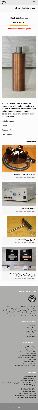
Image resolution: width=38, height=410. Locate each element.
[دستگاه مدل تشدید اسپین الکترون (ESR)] (19, 171)
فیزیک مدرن (33, 334)
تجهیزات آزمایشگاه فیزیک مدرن (28, 351)
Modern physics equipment (28, 353)
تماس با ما (13, 407)
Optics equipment (30, 349)
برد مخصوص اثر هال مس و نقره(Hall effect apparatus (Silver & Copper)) (22, 275)
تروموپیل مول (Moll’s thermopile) (25, 240)
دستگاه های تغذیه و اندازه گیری (28, 364)
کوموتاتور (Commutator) (27, 209)
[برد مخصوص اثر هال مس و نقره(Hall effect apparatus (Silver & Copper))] (19, 270)
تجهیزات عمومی (32, 360)
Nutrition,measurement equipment (25, 366)
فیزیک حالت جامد (31, 330)
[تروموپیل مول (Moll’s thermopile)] (21, 236)
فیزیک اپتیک (33, 326)
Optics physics (31, 328)
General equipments (30, 362)
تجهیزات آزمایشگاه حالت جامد (28, 355)
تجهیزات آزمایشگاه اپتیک (29, 347)
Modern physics (31, 336)
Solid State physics (30, 332)
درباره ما (18, 407)
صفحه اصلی (24, 407)
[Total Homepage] (32, 302)
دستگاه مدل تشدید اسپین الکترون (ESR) (23, 175)
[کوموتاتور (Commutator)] (19, 205)
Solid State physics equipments (26, 357)
